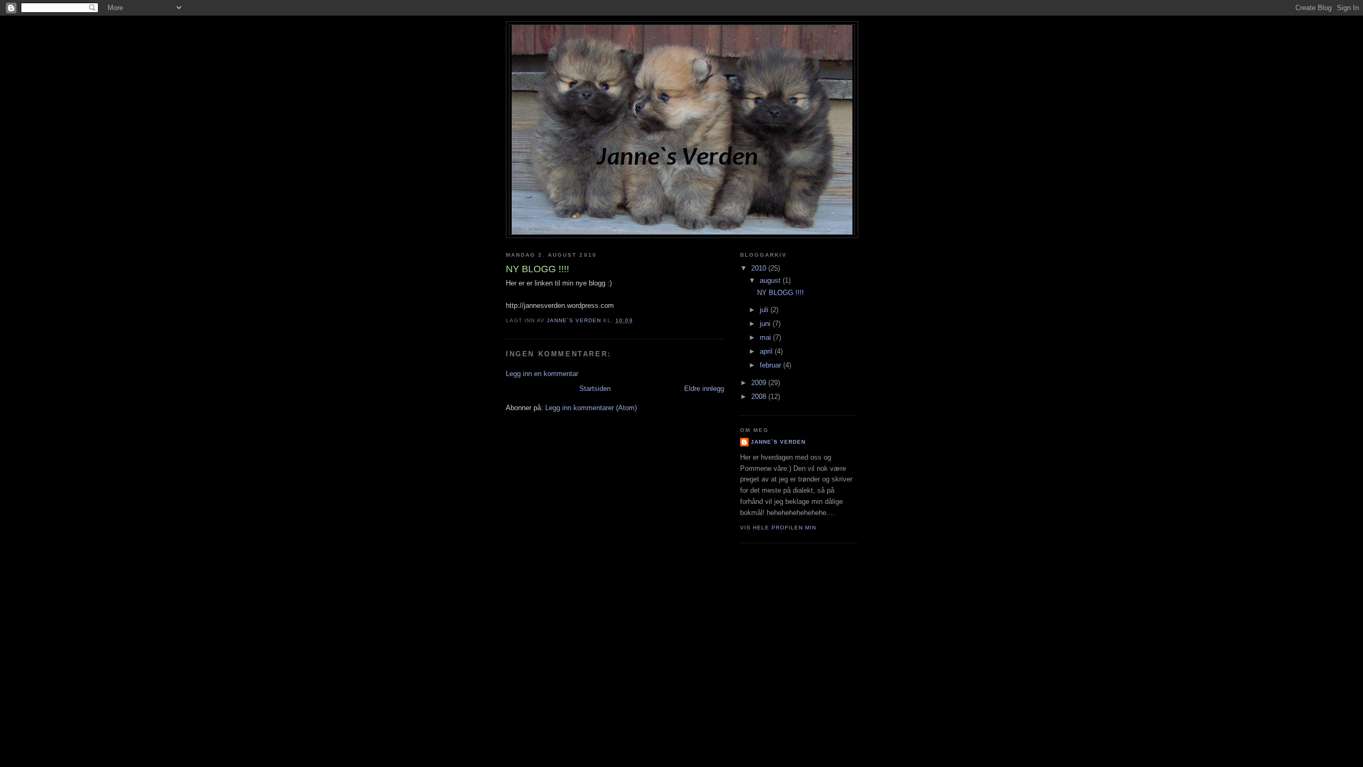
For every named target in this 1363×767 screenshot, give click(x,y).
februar (771, 365)
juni (766, 324)
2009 (759, 383)
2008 (759, 397)
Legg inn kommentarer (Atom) (591, 408)
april (767, 351)
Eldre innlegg (704, 389)
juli (765, 310)
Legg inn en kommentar (542, 374)
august (771, 280)
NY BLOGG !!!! (780, 293)
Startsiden (595, 389)
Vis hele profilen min (778, 528)
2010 (759, 268)
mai (766, 337)
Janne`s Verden (778, 442)
